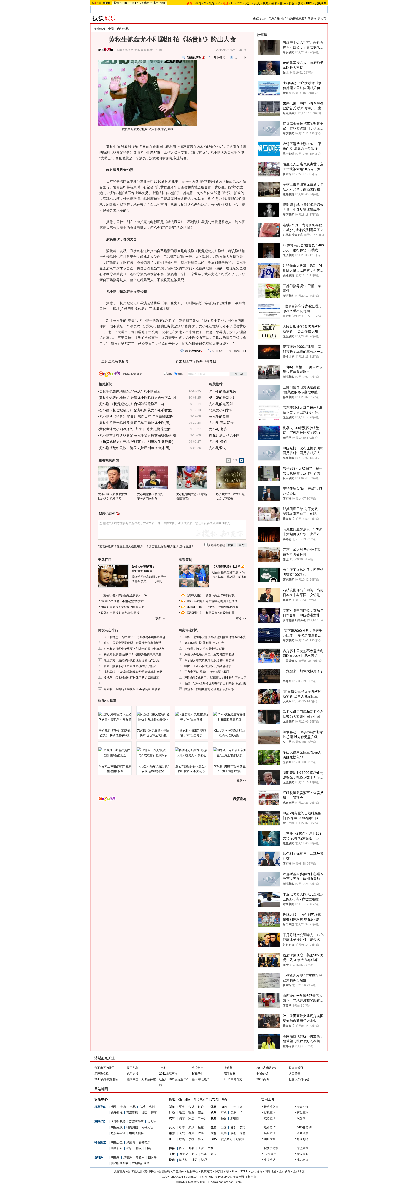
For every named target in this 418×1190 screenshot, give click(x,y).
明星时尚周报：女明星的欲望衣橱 (122, 607)
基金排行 (302, 1106)
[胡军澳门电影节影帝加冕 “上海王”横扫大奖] (229, 752)
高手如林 (230, 1073)
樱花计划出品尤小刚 (224, 435)
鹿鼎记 (183, 1154)
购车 (182, 1118)
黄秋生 (111, 146)
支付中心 (150, 1171)
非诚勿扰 (262, 1073)
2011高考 (262, 1079)
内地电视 (123, 28)
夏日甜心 (132, 1068)
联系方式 (206, 1171)
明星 (114, 1106)
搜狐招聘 (164, 1171)
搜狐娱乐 (99, 28)
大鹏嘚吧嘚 (118, 1121)
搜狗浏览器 (271, 1148)
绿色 (243, 1133)
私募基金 (197, 1073)
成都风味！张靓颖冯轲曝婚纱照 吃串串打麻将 (133, 672)
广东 (210, 1148)
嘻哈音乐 (117, 1148)
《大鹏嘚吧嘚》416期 (226, 566)
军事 (182, 1106)
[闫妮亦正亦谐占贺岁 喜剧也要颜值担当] (114, 752)
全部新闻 (285, 1171)
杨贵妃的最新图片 (222, 398)
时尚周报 (132, 1127)
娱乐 (212, 3)
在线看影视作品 (156, 129)
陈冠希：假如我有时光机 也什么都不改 (209, 689)
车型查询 (302, 1148)
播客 (274, 3)
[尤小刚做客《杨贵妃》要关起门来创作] (152, 477)
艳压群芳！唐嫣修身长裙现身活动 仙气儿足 (132, 660)
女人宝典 (302, 1154)
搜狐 (117, 3)
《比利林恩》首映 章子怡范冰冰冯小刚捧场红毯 (134, 637)
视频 (266, 3)
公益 (191, 1106)
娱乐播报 (117, 1112)
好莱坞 (130, 1142)
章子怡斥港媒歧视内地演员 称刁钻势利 (209, 660)
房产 (248, 3)
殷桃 (116, 309)
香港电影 (144, 1142)
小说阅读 (302, 1160)
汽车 (239, 3)
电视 (111, 28)
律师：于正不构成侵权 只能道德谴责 (207, 666)
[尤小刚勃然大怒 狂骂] (191, 477)
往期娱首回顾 (140, 1163)
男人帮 (322, 18)
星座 (201, 1127)
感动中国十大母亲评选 (141, 1079)
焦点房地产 (151, 3)
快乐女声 (197, 1068)
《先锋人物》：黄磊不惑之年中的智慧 (210, 595)
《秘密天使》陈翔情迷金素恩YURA (124, 595)
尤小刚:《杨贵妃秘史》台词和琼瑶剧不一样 (131, 404)
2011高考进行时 (267, 1068)
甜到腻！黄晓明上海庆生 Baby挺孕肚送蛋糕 (132, 689)
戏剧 (152, 1106)
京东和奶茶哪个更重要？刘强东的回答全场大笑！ (136, 648)
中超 (233, 1106)
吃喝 (201, 1133)
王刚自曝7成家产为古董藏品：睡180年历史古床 (215, 677)
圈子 (182, 1148)
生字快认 (270, 1160)
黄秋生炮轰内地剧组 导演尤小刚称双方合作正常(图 (137, 398)
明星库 (115, 1157)
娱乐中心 (101, 1099)
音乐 (142, 1106)
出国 (224, 1127)
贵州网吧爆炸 (200, 1079)
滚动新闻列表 (119, 1163)
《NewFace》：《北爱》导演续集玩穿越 (212, 607)
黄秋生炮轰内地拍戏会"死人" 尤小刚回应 (129, 391)
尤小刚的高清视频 (222, 391)
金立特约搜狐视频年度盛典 (298, 18)
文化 (213, 1133)
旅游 (172, 1133)
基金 (201, 1112)
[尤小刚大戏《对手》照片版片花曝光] (231, 477)
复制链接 (219, 57)
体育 (198, 3)
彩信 (213, 1154)
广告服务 (178, 1171)
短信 (194, 1154)
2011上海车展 (168, 1073)
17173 (139, 3)
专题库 (140, 1157)
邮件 (283, 3)
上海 (201, 1148)
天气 (182, 1133)
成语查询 (270, 1118)
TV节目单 (270, 1154)
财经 (172, 1112)
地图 (194, 1160)
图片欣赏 (302, 1133)
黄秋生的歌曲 (219, 416)
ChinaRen (127, 3)
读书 (224, 1133)
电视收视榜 (136, 1133)
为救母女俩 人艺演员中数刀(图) (204, 648)
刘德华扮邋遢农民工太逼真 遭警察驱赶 (209, 654)
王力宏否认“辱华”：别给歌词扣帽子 (207, 672)
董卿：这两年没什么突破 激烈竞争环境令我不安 (215, 637)
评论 (201, 1106)
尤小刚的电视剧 (221, 404)
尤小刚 (140, 129)
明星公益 (117, 1142)
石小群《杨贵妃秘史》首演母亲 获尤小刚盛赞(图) (136, 410)
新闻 (172, 1106)
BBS (309, 3)
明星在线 (117, 1127)
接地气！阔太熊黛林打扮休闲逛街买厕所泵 (131, 677)
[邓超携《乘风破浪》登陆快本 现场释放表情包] (153, 717)
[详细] (158, 581)
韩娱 (139, 1148)
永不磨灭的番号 (104, 1068)
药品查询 (302, 1112)
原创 (233, 1133)
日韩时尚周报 (109, 612)
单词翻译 (302, 1139)
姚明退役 (132, 1073)
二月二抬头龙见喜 (114, 361)
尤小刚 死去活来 (221, 423)
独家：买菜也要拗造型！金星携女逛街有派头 (133, 643)
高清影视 (132, 1112)
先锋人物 (147, 1127)
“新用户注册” (171, 546)
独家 (129, 1148)
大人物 (151, 1121)
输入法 (183, 1160)
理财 (191, 1112)
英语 (243, 1127)
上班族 (228, 1068)
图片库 (152, 1157)
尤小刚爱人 (217, 448)
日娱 (148, 1148)
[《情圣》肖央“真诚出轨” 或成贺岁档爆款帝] (153, 752)
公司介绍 (256, 1171)
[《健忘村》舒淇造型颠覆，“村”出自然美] (191, 717)
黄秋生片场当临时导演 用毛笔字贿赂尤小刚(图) (134, 423)
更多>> (241, 780)
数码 (182, 1139)
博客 (292, 3)
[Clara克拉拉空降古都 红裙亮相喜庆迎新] (229, 717)
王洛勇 (154, 309)
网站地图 (270, 1171)
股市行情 (270, 1127)
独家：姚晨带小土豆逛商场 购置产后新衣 (130, 666)
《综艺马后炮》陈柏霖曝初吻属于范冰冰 (211, 601)
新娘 (191, 1127)
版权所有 (250, 1176)
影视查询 (270, 1112)
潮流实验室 (136, 1121)
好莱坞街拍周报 (129, 612)
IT (232, 3)
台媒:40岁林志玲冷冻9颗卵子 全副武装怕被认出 (215, 683)
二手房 (202, 1118)
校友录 (240, 1139)
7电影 (163, 1068)
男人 (201, 1139)
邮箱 (191, 1148)
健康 (191, 1133)
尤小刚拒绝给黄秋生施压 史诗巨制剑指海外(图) (134, 448)
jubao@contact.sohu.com (225, 1182)
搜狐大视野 (296, 1068)
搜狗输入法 (271, 1106)
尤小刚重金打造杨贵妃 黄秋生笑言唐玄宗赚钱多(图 (137, 435)
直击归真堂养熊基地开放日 (196, 361)
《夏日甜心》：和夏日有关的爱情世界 (210, 612)
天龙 (172, 1154)
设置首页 (119, 1171)
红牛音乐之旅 (271, 18)
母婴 (182, 1127)
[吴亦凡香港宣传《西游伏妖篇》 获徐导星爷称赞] (114, 717)
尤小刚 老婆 (218, 429)
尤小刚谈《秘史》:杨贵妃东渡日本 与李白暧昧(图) (137, 416)
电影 (123, 1106)
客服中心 (192, 1171)
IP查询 (301, 1118)
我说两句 (321, 3)
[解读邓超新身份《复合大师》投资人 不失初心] (191, 752)
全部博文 (299, 1171)
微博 (300, 3)
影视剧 (234, 1118)
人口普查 (294, 1073)
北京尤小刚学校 (221, 410)
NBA (224, 1106)
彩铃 (204, 1154)
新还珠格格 (101, 1073)
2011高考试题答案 (106, 1079)
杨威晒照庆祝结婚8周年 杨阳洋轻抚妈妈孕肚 (132, 654)
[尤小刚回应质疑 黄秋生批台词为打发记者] (113, 477)
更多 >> (160, 618)
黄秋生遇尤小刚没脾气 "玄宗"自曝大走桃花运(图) (136, 429)
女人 (257, 3)
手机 (191, 1139)
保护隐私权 (222, 1171)
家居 (191, 1118)
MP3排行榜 (304, 1127)
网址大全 (270, 1139)
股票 (182, 1112)
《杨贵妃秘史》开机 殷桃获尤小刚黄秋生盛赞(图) (136, 442)
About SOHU (239, 1171)
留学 (233, 1127)
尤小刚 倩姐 (218, 442)
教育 (213, 1127)
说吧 (204, 1160)
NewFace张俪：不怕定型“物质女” (122, 601)
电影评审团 (118, 1133)
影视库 (127, 1157)
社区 (144, 1112)
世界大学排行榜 (299, 1079)
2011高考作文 (233, 1079)
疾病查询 (270, 1133)
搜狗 (162, 3)
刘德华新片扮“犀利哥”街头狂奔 (204, 643)
